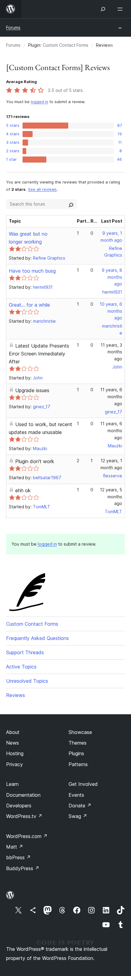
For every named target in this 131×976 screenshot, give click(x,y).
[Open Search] (103, 9)
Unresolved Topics (27, 681)
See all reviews (42, 189)
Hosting (14, 753)
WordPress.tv (24, 816)
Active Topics (21, 667)
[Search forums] (71, 204)
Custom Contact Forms (65, 45)
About (12, 732)
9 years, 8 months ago (112, 277)
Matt (14, 847)
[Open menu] (121, 9)
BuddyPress (22, 868)
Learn (12, 784)
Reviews (15, 695)
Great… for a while (29, 305)
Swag (78, 816)
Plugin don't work (34, 461)
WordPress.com (27, 836)
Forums (13, 27)
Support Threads (25, 652)
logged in (39, 101)
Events (76, 795)
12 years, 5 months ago (111, 496)
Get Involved (83, 784)
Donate (80, 806)
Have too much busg (32, 271)
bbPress (18, 857)
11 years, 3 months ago (111, 352)
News (12, 743)
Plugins (76, 753)
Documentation (23, 795)
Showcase (80, 732)
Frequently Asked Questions (37, 638)
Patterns (78, 764)
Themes (78, 743)
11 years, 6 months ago (111, 396)
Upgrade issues (32, 390)
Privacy (14, 764)
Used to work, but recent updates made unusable (40, 428)
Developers (18, 806)
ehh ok (23, 490)
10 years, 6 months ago (111, 311)
